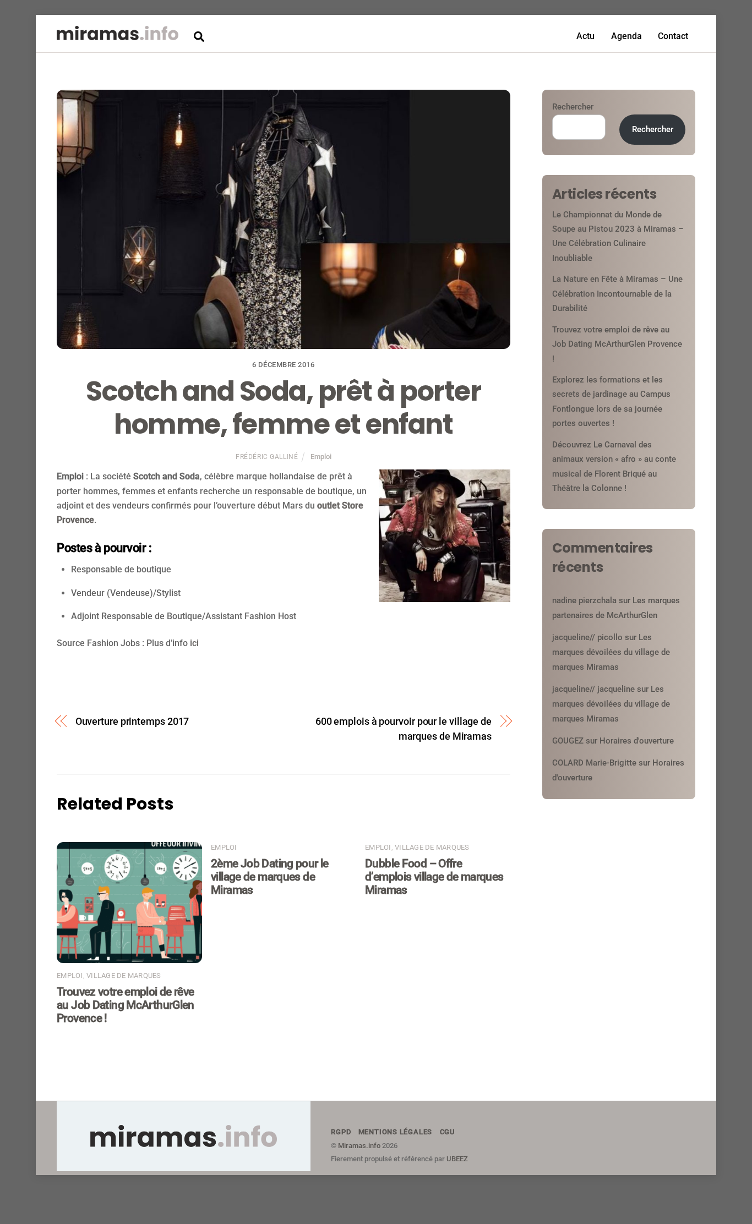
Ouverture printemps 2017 (132, 721)
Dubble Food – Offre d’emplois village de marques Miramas (434, 877)
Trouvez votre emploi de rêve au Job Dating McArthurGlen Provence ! (125, 1005)
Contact (673, 36)
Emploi (320, 456)
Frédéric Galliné (267, 457)
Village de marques (123, 975)
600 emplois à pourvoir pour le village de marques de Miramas (403, 728)
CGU (447, 1132)
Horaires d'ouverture (637, 741)
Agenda (626, 36)
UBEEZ (457, 1159)
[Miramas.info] (117, 35)
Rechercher (572, 107)
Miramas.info (359, 1145)
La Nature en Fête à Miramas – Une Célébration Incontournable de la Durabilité (617, 293)
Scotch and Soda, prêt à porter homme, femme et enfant (283, 407)
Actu (585, 36)
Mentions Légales (395, 1132)
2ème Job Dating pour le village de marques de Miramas (270, 877)
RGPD (341, 1132)
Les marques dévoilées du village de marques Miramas (611, 652)
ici (194, 643)
